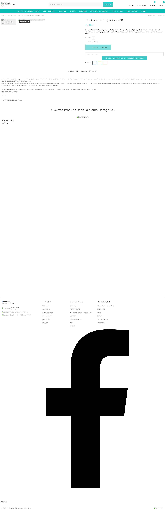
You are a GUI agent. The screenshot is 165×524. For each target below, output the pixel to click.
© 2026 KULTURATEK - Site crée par (12, 508)
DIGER (144, 11)
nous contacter (47, 316)
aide (71, 323)
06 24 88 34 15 (23, 312)
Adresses (100, 316)
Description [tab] (73, 71)
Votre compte (103, 302)
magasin (45, 323)
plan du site (46, 319)
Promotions (46, 306)
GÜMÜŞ (73, 11)
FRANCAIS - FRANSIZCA (99, 11)
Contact (72, 326)
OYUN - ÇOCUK (117, 11)
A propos (73, 316)
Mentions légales (75, 309)
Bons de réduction (102, 319)
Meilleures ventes (47, 313)
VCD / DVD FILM (49, 11)
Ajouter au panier (99, 47)
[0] (161, 3)
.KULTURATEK (28, 508)
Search (108, 4)
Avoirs (99, 313)
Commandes (101, 309)
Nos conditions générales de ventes (81, 313)
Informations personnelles (105, 306)
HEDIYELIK (83, 11)
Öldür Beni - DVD (7, 120)
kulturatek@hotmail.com (22, 315)
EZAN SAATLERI (133, 11)
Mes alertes (100, 323)
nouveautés (46, 309)
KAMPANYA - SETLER (25, 11)
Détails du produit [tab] (89, 71)
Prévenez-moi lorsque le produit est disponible (124, 58)
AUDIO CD (63, 11)
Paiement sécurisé (75, 319)
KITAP (38, 11)
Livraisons (73, 306)
